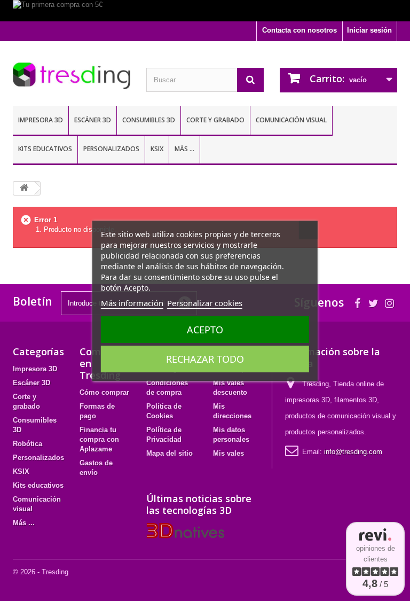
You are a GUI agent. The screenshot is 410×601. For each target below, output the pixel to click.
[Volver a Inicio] (24, 188)
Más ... (184, 148)
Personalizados (111, 148)
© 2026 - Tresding (40, 572)
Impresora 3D (40, 119)
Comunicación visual (291, 119)
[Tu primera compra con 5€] (205, 10)
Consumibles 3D (148, 119)
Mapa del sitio (169, 453)
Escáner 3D (92, 119)
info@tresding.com (353, 452)
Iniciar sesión (369, 30)
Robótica (27, 444)
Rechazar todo (205, 359)
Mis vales (228, 453)
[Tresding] (71, 76)
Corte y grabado (215, 119)
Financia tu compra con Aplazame (99, 439)
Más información (132, 303)
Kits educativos (45, 148)
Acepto (205, 329)
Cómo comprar (104, 392)
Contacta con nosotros (299, 30)
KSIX (157, 148)
